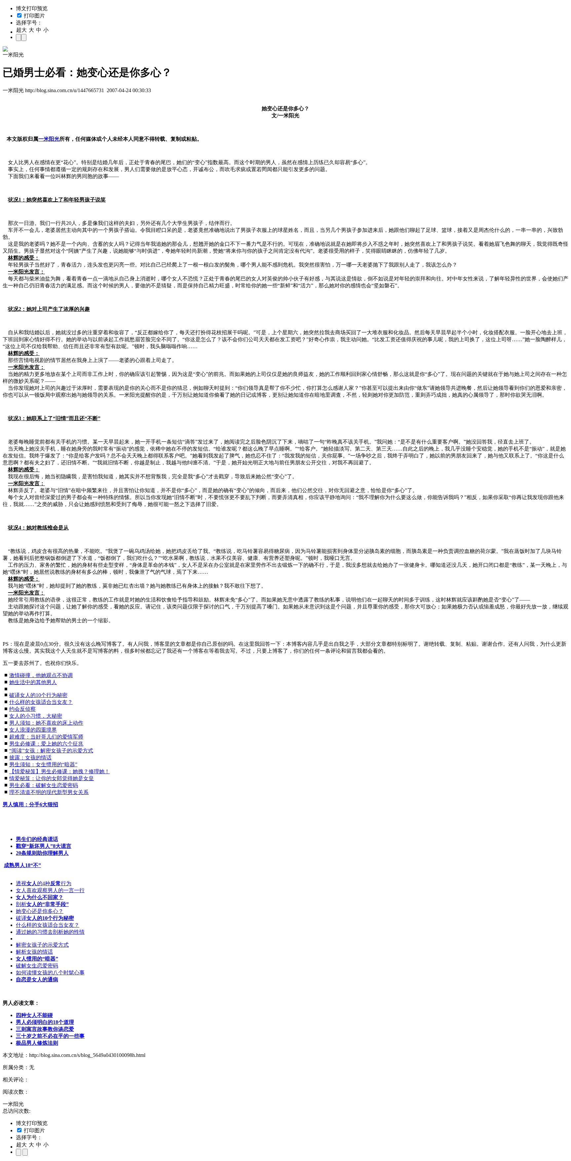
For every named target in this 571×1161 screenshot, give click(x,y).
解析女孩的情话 (34, 952)
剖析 (42, 904)
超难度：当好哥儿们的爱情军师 (46, 737)
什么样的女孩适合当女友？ (41, 702)
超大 (21, 30)
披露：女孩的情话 (30, 757)
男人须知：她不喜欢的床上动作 (46, 723)
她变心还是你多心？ (39, 911)
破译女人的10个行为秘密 (38, 695)
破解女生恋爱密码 (37, 965)
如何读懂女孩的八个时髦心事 (50, 972)
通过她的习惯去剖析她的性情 (50, 932)
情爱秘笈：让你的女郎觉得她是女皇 (51, 778)
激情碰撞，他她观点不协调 (41, 675)
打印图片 (33, 15)
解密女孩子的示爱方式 (42, 945)
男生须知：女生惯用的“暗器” (43, 764)
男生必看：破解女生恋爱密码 (43, 785)
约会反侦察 (22, 709)
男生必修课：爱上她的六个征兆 (46, 743)
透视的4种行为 (43, 883)
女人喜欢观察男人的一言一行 (50, 890)
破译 (45, 918)
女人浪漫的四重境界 (33, 730)
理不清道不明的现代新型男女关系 (49, 792)
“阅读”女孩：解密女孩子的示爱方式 (51, 750)
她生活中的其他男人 (33, 682)
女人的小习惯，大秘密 (35, 716)
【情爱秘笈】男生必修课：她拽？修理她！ (59, 771)
